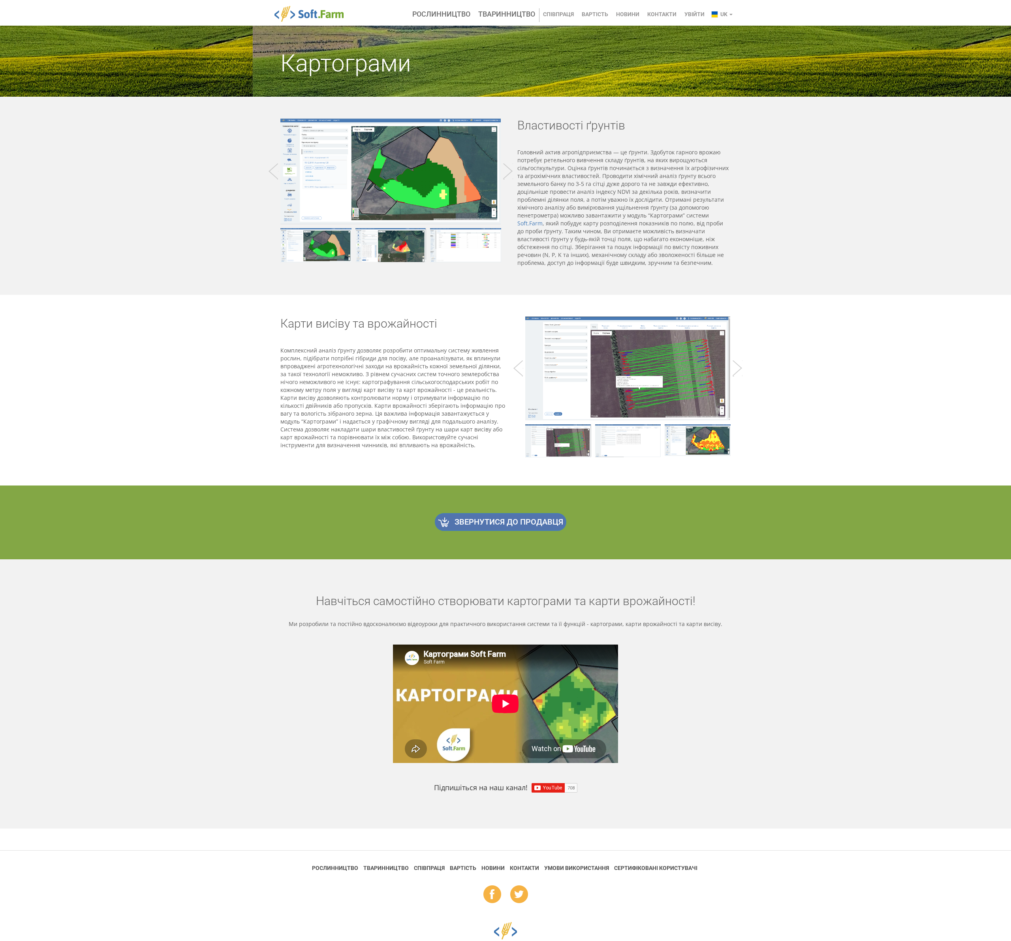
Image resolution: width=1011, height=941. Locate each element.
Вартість (595, 14)
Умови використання (576, 868)
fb (492, 894)
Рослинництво (441, 14)
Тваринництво (506, 14)
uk (724, 14)
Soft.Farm (313, 14)
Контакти (662, 14)
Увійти (694, 14)
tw (519, 894)
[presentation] (273, 171)
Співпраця (558, 14)
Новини (627, 14)
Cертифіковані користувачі (655, 868)
